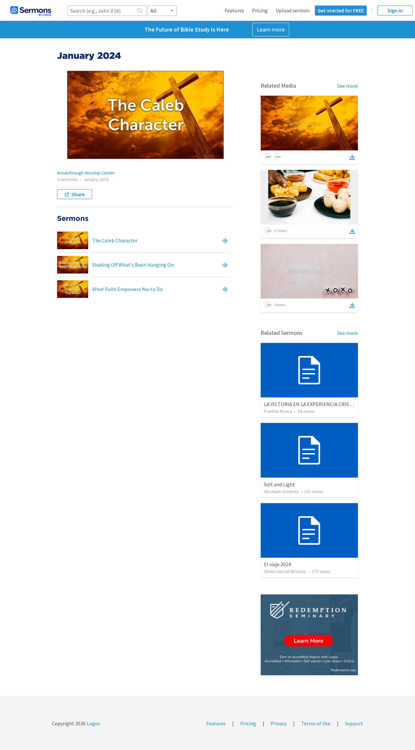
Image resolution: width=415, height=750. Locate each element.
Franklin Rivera (278, 411)
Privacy (279, 723)
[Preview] (225, 240)
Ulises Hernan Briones (285, 571)
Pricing (260, 10)
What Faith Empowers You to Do (127, 289)
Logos (93, 723)
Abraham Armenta (281, 491)
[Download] (352, 157)
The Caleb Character (114, 240)
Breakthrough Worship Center (86, 173)
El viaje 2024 (277, 564)
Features (234, 10)
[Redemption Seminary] (309, 634)
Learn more (271, 29)
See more (347, 86)
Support (354, 723)
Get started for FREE (341, 10)
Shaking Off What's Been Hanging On (133, 264)
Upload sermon (293, 10)
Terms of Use (315, 723)
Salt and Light (279, 484)
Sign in (395, 10)
